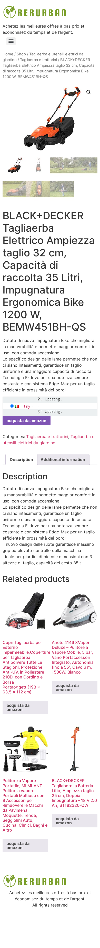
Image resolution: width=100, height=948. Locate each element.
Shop (21, 54)
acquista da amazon (26, 420)
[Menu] (11, 41)
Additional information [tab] (63, 459)
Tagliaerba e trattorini (38, 59)
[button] (88, 92)
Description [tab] (21, 459)
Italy (26, 406)
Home (8, 54)
